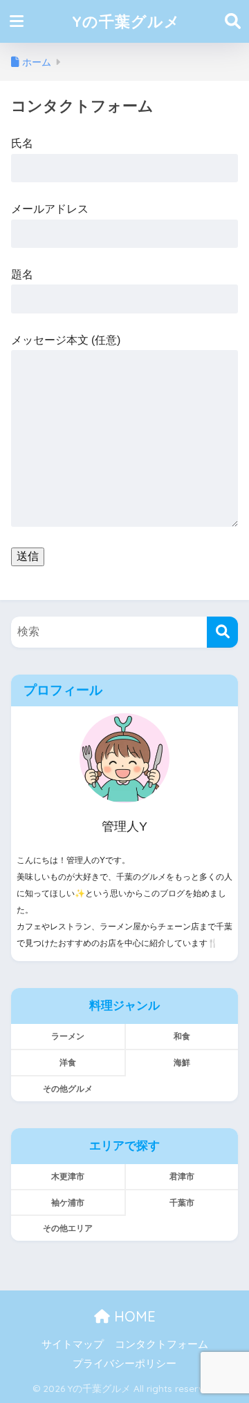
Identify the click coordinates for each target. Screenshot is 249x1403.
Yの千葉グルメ (126, 21)
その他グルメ (68, 1088)
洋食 (67, 1062)
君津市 (181, 1176)
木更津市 (67, 1176)
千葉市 (181, 1202)
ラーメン (67, 1036)
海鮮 (182, 1062)
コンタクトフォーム (161, 1344)
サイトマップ (73, 1344)
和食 (182, 1036)
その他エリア (68, 1228)
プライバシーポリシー (124, 1363)
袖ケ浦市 (67, 1202)
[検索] (222, 632)
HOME (133, 1316)
